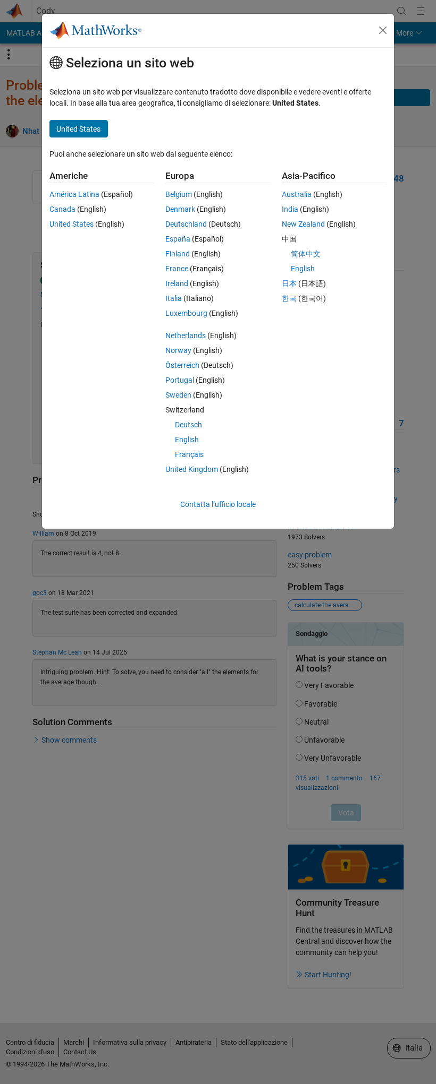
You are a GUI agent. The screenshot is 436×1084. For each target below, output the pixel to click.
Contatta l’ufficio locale (218, 504)
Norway (178, 350)
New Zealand (303, 224)
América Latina (74, 194)
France (176, 268)
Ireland (176, 283)
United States (71, 224)
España (177, 239)
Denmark (180, 209)
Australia (297, 194)
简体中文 (306, 254)
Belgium (178, 194)
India (290, 209)
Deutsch (188, 424)
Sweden (178, 395)
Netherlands (185, 335)
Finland (177, 254)
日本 (289, 283)
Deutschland (186, 224)
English (187, 439)
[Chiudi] (382, 30)
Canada (62, 209)
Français (189, 454)
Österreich (182, 365)
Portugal (179, 380)
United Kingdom (191, 469)
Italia (173, 298)
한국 (289, 298)
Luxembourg (186, 313)
